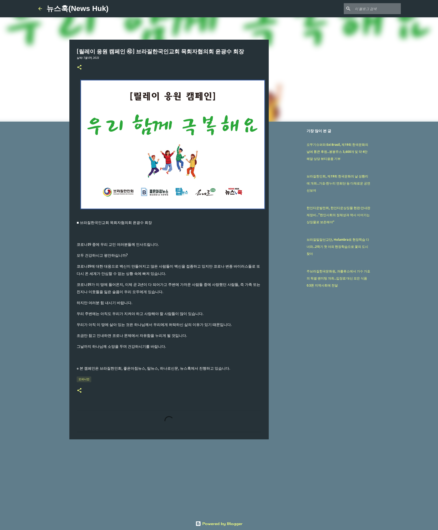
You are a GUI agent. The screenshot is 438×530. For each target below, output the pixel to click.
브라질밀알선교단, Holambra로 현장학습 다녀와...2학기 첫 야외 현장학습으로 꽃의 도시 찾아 (338, 247)
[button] (79, 67)
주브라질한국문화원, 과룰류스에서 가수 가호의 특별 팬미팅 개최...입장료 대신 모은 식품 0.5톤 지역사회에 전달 (338, 278)
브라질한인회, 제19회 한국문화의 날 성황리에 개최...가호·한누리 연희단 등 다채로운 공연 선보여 (338, 183)
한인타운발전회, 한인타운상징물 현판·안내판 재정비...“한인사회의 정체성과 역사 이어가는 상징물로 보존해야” (338, 215)
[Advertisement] (169, 478)
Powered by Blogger (221, 523)
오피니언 (83, 379)
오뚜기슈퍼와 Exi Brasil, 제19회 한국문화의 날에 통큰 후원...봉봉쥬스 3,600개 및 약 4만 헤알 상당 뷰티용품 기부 (337, 152)
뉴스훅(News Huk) (78, 8)
